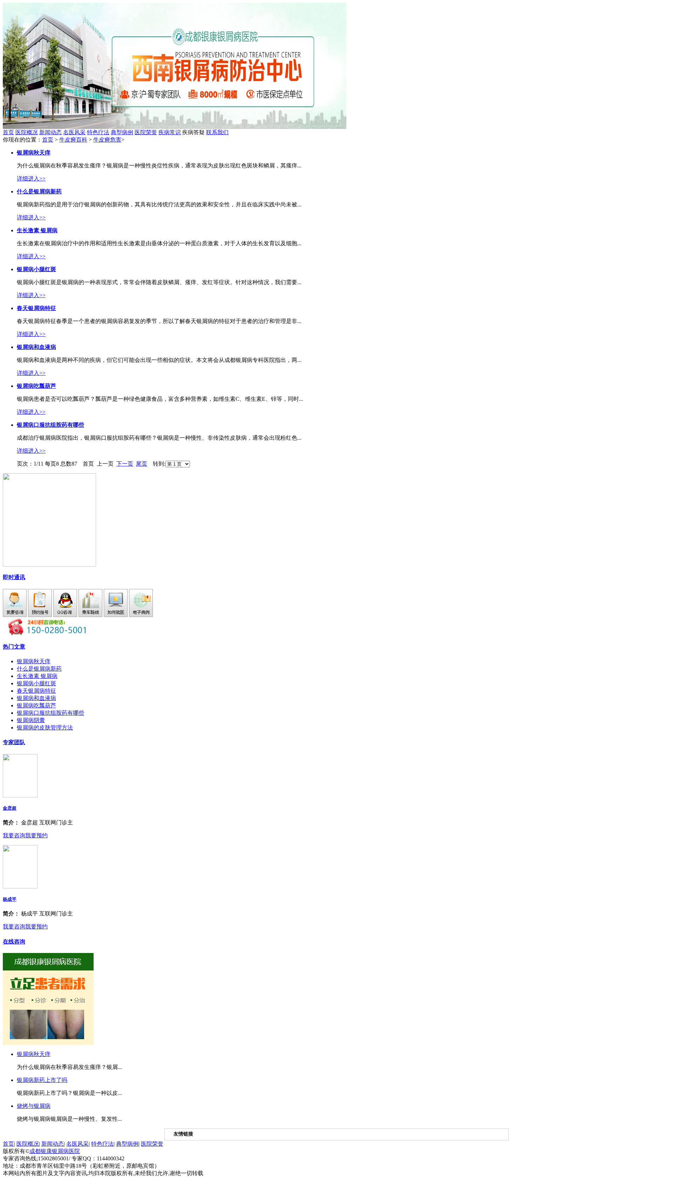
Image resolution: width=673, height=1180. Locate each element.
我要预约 (36, 835)
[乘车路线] (90, 615)
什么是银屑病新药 (39, 669)
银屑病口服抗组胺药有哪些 (50, 713)
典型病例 (122, 132)
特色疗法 (98, 132)
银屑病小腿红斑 (36, 683)
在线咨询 (14, 942)
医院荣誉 (146, 132)
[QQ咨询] (65, 615)
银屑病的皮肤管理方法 (45, 727)
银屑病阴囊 (31, 720)
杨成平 (9, 899)
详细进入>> (31, 178)
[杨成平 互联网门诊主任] (20, 887)
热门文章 (14, 647)
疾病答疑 (205, 132)
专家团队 (14, 742)
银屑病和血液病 (36, 698)
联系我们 (217, 132)
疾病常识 (169, 132)
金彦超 (9, 808)
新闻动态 (50, 132)
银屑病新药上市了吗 (42, 1080)
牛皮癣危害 (107, 140)
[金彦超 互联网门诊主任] (20, 795)
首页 (8, 132)
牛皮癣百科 (73, 140)
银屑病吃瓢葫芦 (36, 705)
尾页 (141, 464)
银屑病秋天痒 (33, 661)
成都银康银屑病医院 (54, 1151)
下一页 (124, 464)
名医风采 (74, 132)
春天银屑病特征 (36, 691)
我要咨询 (14, 835)
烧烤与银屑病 (33, 1106)
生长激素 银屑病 (37, 676)
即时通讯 (14, 577)
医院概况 (26, 132)
